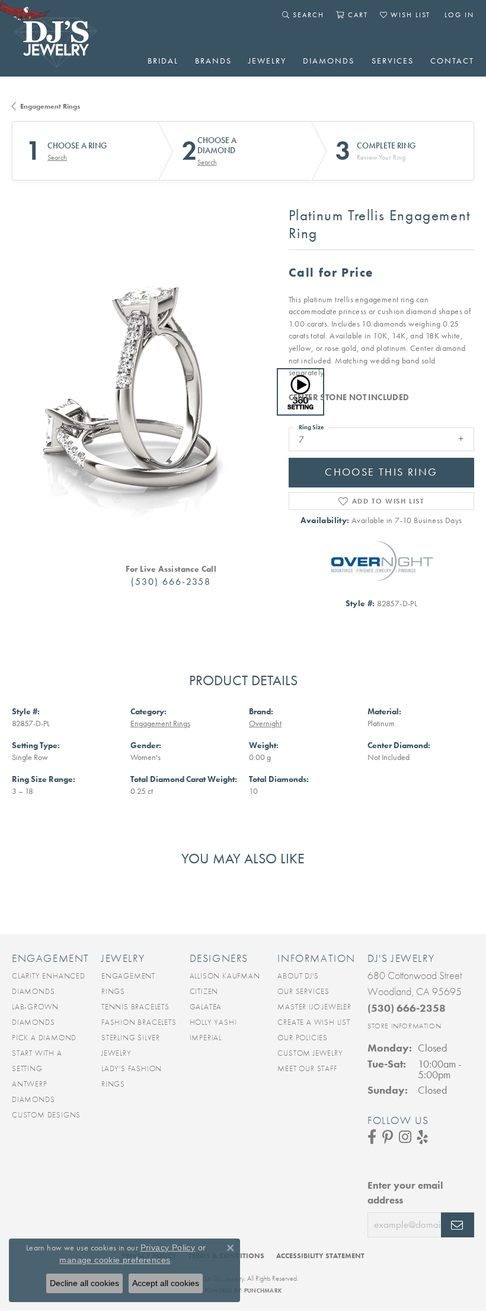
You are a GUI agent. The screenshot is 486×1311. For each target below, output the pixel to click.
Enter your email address (405, 1193)
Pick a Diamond (44, 1038)
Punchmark (263, 1290)
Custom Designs (46, 1115)
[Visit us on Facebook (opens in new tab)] (371, 1137)
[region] (144, 392)
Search (57, 157)
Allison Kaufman (225, 976)
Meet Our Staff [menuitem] (307, 1068)
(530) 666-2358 (171, 581)
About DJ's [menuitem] (297, 976)
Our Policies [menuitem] (302, 1038)
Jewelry (267, 60)
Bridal (163, 60)
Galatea (206, 1007)
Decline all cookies (84, 1283)
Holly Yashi (213, 1022)
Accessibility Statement (320, 1256)
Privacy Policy (168, 1247)
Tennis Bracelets (135, 1007)
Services (393, 60)
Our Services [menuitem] (303, 991)
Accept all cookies (165, 1283)
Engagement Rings (50, 106)
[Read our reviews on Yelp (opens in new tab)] (422, 1137)
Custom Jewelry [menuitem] (310, 1053)
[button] (303, 15)
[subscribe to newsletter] (457, 1224)
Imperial (206, 1038)
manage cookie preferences (114, 1260)
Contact (452, 60)
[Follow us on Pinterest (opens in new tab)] (387, 1137)
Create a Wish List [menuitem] (313, 1022)
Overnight (265, 723)
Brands (213, 60)
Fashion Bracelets (139, 1022)
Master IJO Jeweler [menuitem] (314, 1007)
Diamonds (328, 60)
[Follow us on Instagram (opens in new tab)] (405, 1137)
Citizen (204, 991)
